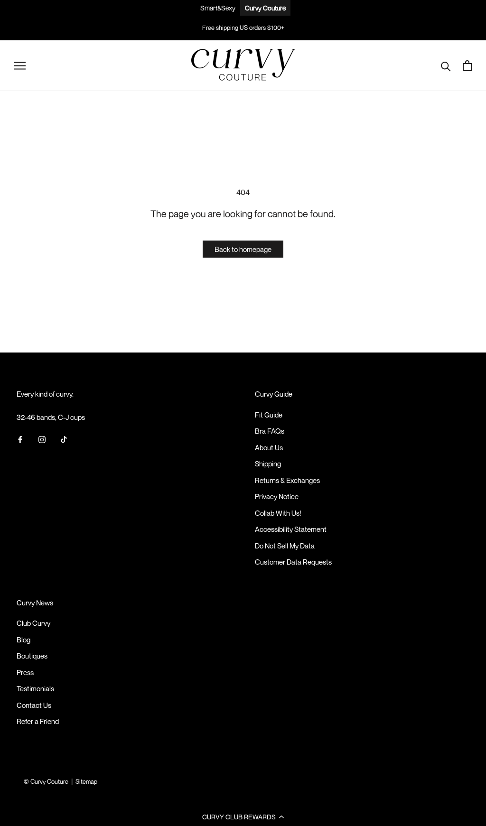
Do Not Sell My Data (285, 545)
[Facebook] (20, 439)
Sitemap (86, 781)
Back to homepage (243, 249)
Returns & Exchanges (287, 480)
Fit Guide (268, 414)
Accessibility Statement (291, 529)
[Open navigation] (20, 65)
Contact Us (34, 705)
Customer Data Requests (293, 561)
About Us (269, 447)
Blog (23, 639)
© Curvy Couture (46, 781)
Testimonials (35, 688)
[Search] (446, 66)
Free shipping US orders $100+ (243, 27)
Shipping (268, 463)
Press (25, 672)
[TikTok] (63, 439)
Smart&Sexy (217, 8)
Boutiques (32, 655)
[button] (243, 816)
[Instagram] (42, 439)
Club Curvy (33, 623)
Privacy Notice (277, 496)
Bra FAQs (269, 431)
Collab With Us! (278, 513)
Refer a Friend (38, 721)
